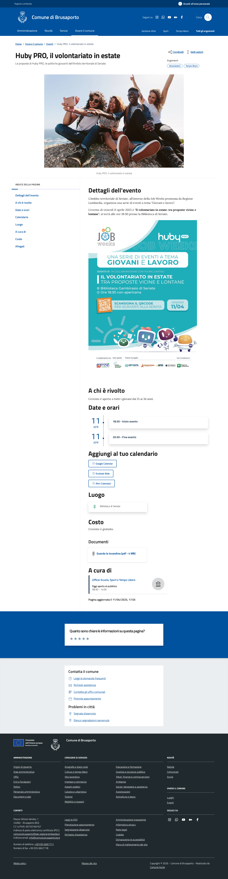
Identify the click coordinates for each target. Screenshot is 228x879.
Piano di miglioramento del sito (132, 844)
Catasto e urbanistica (75, 792)
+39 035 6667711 (44, 844)
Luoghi (170, 797)
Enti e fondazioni (22, 782)
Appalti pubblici (72, 787)
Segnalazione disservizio (77, 829)
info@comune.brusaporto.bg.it (44, 838)
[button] (194, 4)
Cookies (120, 834)
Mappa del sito (89, 863)
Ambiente (121, 782)
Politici (16, 787)
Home (18, 44)
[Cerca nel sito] (208, 17)
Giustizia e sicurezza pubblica (130, 772)
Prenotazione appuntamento (79, 824)
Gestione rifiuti (149, 31)
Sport (165, 31)
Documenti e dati (22, 797)
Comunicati (173, 772)
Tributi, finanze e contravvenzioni (133, 777)
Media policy (19, 863)
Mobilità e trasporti (74, 801)
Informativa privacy (126, 824)
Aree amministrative (23, 772)
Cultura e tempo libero (76, 772)
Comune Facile (157, 867)
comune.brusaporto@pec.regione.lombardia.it (36, 834)
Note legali (121, 829)
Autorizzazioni (123, 792)
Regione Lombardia (23, 3)
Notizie (170, 767)
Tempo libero (182, 31)
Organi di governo (22, 767)
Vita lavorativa (72, 777)
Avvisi (170, 777)
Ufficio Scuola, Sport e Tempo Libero (113, 580)
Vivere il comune (34, 44)
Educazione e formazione (128, 767)
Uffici (16, 777)
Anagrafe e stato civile (76, 767)
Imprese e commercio (76, 782)
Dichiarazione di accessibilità (130, 839)
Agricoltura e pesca (125, 797)
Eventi (49, 44)
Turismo (68, 797)
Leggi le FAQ (71, 820)
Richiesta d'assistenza (76, 834)
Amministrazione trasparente (131, 820)
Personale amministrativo (26, 792)
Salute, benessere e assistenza (132, 787)
